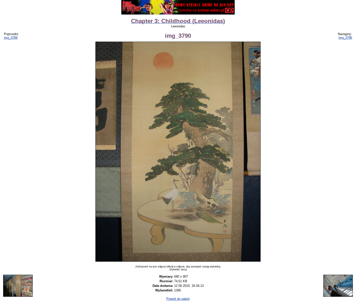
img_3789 (10, 37)
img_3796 (345, 37)
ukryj (184, 269)
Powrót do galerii (178, 299)
